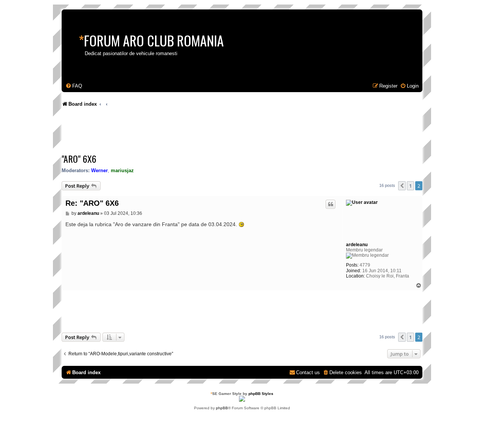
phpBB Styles (260, 394)
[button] (402, 185)
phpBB (222, 408)
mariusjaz (122, 170)
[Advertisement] (199, 132)
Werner (99, 170)
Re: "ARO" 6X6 (92, 203)
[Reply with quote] (330, 204)
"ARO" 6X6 (79, 158)
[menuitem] (73, 85)
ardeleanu (357, 244)
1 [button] (410, 185)
